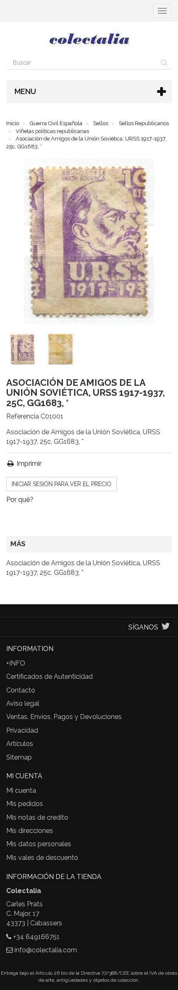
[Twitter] (166, 627)
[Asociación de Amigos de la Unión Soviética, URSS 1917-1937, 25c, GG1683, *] (24, 351)
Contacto (20, 690)
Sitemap (19, 757)
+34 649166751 (36, 937)
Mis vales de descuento (42, 858)
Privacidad (22, 730)
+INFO (15, 663)
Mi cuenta (21, 790)
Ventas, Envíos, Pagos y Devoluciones (64, 717)
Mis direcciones (29, 831)
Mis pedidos (24, 804)
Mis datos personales (38, 844)
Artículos (19, 744)
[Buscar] (164, 63)
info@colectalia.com (45, 950)
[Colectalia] (89, 38)
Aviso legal (22, 703)
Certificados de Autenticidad (49, 676)
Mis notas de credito (37, 817)
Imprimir (28, 463)
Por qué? (20, 499)
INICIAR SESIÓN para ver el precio (61, 484)
